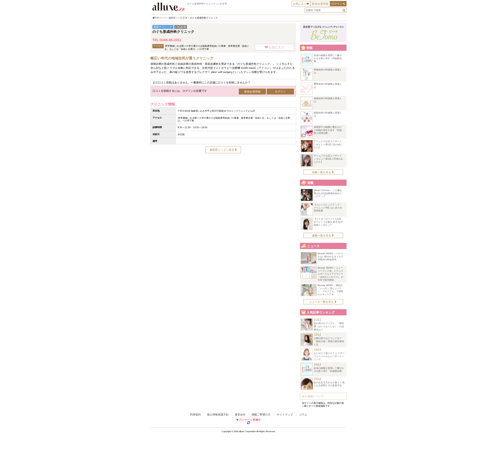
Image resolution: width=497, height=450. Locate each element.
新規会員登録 (320, 3)
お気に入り (300, 3)
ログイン (336, 3)
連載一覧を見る (322, 235)
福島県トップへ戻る (222, 149)
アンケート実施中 (250, 419)
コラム (303, 414)
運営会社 (240, 414)
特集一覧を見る (322, 172)
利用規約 (195, 414)
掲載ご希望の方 (261, 414)
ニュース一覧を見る (322, 301)
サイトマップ (285, 414)
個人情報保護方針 (218, 414)
